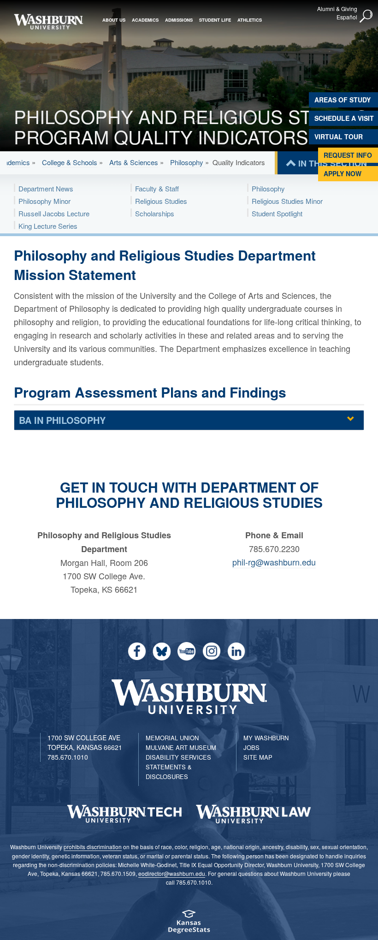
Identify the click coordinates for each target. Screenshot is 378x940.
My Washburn (266, 737)
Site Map (257, 757)
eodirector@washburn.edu (171, 873)
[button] (366, 17)
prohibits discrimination (93, 847)
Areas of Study (342, 99)
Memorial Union (172, 737)
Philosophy (187, 162)
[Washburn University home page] (48, 22)
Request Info (348, 155)
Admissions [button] (179, 20)
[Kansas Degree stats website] (189, 925)
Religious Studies (161, 201)
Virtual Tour (338, 136)
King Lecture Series (47, 226)
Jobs (251, 747)
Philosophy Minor (44, 201)
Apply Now (342, 173)
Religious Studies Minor (287, 201)
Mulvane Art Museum (181, 747)
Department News (45, 188)
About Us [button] (113, 20)
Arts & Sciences (133, 162)
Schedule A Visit (344, 118)
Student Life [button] (215, 20)
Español (347, 17)
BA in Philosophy (62, 420)
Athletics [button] (249, 20)
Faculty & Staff (157, 188)
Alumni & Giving (337, 8)
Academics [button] (145, 20)
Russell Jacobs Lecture (53, 213)
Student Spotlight (277, 213)
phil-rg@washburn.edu (274, 562)
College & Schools (69, 162)
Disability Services (178, 757)
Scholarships (154, 213)
